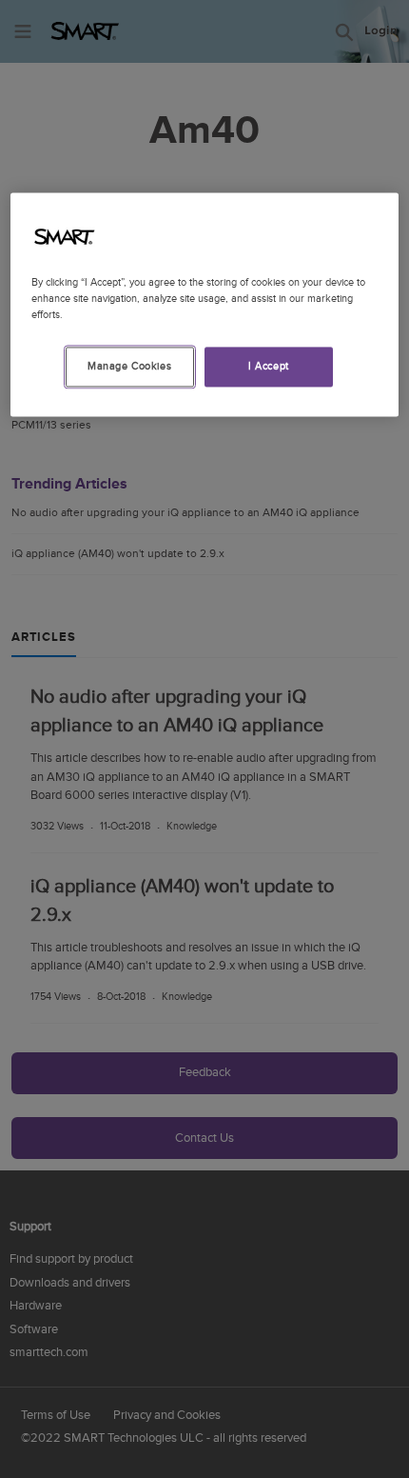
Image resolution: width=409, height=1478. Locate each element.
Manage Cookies (129, 366)
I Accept (268, 366)
